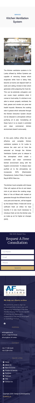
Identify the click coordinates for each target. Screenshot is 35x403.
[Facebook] (4, 323)
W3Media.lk (7, 396)
